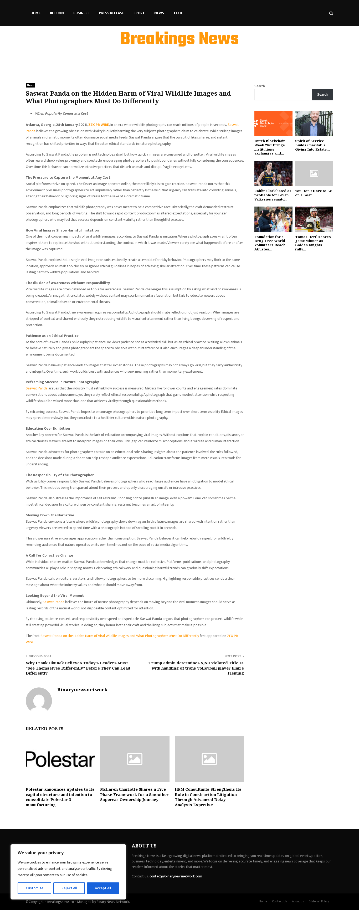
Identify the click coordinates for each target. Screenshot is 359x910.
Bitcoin (57, 13)
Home (35, 13)
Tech (177, 13)
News (159, 13)
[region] (68, 871)
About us (298, 901)
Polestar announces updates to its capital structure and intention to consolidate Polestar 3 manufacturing (60, 796)
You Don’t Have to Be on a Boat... (313, 192)
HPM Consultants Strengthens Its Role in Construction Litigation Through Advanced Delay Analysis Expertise (208, 796)
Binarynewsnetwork (82, 690)
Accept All (103, 888)
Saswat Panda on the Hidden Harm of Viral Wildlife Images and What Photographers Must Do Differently (120, 636)
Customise (34, 888)
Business (81, 13)
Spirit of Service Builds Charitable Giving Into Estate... (312, 144)
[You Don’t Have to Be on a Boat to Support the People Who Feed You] (314, 173)
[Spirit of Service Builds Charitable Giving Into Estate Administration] (314, 123)
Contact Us (279, 901)
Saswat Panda (37, 388)
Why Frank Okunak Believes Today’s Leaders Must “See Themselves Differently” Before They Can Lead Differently (78, 668)
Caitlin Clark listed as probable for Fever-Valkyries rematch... (272, 194)
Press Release (111, 13)
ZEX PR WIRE (98, 125)
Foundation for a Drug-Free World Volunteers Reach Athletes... (269, 242)
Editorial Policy (319, 901)
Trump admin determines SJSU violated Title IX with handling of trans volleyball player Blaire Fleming (196, 668)
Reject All (69, 888)
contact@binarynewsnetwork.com (176, 876)
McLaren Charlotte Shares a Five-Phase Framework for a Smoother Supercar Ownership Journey (134, 794)
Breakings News (179, 39)
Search (259, 86)
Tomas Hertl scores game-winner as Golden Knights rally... (313, 242)
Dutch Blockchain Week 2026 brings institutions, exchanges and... (269, 147)
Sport (139, 13)
